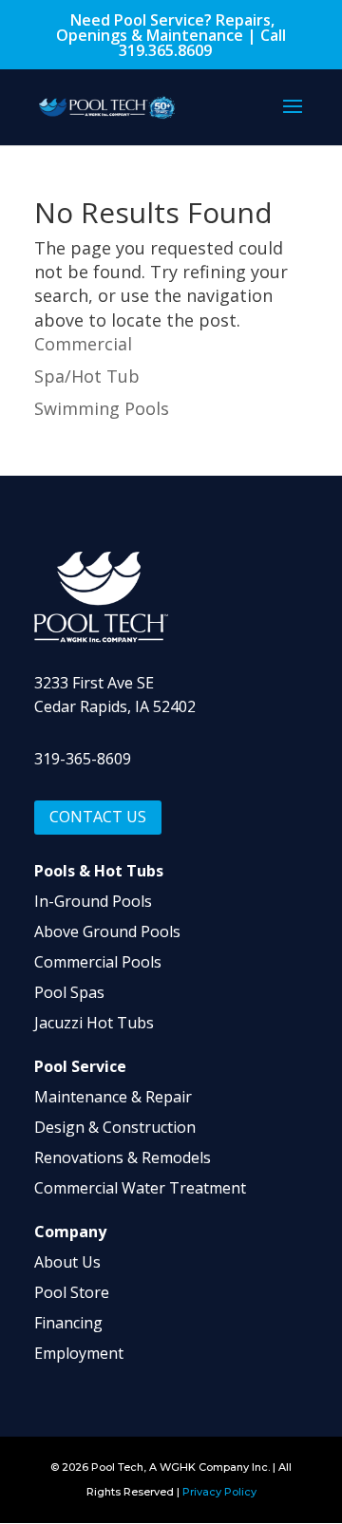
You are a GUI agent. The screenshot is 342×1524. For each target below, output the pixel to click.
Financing (68, 1322)
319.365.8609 (165, 50)
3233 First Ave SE (94, 682)
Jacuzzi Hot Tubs (94, 1022)
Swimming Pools (101, 408)
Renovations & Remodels (122, 1157)
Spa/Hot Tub (87, 376)
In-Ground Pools (93, 901)
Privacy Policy (219, 1491)
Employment (79, 1353)
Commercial (83, 343)
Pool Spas (69, 992)
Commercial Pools (98, 961)
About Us (67, 1261)
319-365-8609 (82, 758)
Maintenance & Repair (113, 1096)
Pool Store (71, 1292)
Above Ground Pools (107, 931)
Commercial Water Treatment (140, 1187)
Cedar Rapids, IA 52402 (115, 706)
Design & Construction (115, 1127)
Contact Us (97, 816)
